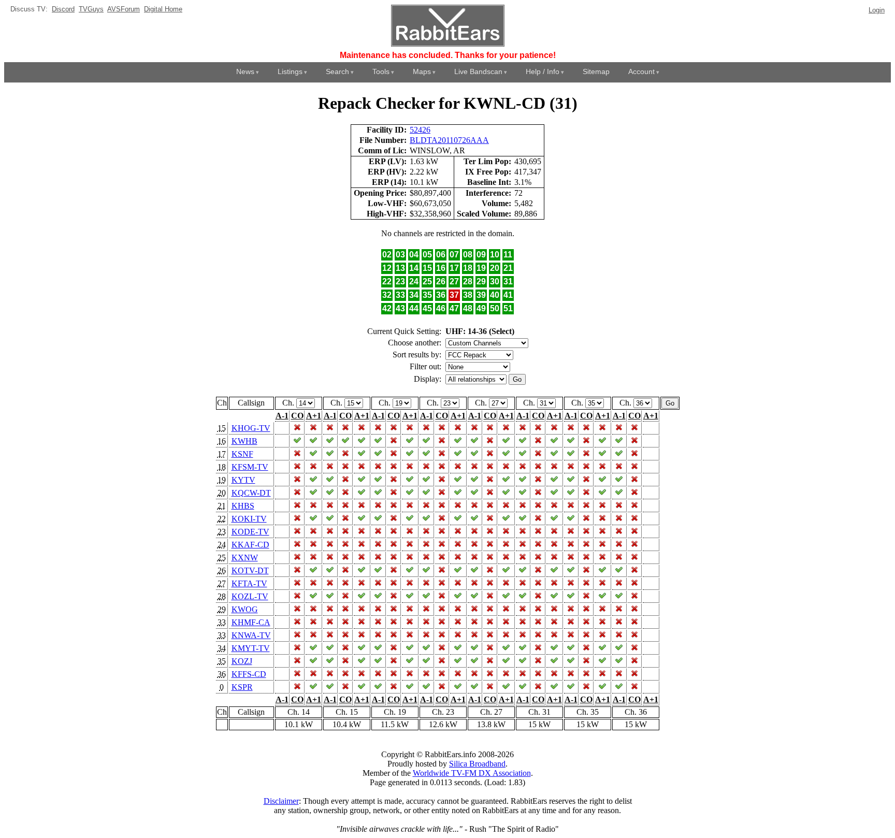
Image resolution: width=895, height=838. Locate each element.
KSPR (242, 687)
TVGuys (91, 9)
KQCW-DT (251, 492)
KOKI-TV (249, 518)
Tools (380, 71)
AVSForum (123, 9)
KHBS (243, 505)
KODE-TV (250, 531)
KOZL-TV (250, 596)
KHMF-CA (251, 622)
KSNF (242, 454)
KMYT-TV (251, 648)
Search (337, 71)
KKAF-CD (250, 544)
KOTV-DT (250, 570)
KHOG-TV (251, 428)
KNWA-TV (251, 635)
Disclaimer (281, 801)
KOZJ (242, 661)
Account (641, 71)
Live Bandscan (478, 71)
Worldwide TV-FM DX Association (472, 773)
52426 (420, 129)
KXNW (245, 557)
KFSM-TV (250, 467)
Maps (422, 71)
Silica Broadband (477, 763)
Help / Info (542, 71)
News (245, 71)
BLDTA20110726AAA (449, 140)
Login (877, 10)
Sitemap (596, 71)
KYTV (243, 479)
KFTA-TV (249, 583)
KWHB (244, 441)
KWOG (245, 609)
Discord (63, 9)
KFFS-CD (249, 674)
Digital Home (163, 9)
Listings (290, 71)
